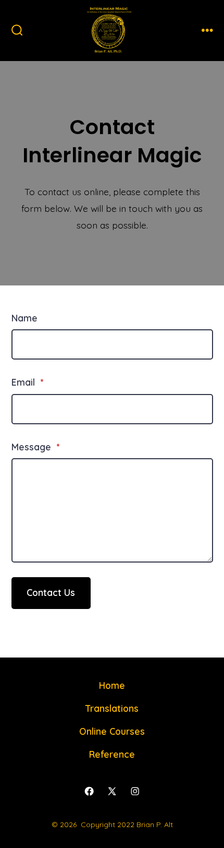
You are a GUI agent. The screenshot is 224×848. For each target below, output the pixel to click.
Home (112, 685)
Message (35, 446)
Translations (112, 708)
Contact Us (51, 592)
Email (27, 382)
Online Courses (112, 731)
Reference (112, 754)
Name (24, 318)
